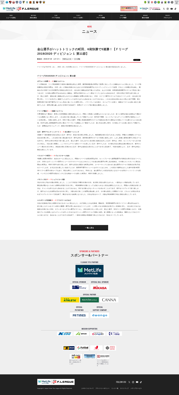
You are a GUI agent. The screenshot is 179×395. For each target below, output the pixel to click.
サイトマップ (124, 388)
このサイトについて (87, 388)
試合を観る (33, 16)
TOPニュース (67, 59)
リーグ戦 (77, 59)
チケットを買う (78, 16)
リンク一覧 (114, 388)
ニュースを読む (11, 16)
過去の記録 (145, 16)
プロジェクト (168, 16)
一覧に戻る (89, 228)
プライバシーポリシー (103, 388)
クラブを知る (56, 16)
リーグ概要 (123, 16)
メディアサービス (136, 388)
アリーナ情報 (100, 16)
